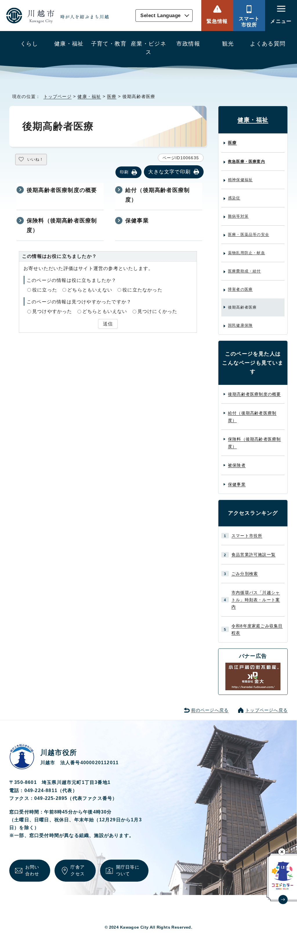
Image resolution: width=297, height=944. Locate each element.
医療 (111, 96)
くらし (29, 44)
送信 (108, 323)
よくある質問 (268, 44)
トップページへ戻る (266, 710)
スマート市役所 (249, 22)
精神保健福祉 (240, 179)
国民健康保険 (240, 325)
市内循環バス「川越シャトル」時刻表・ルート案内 (255, 599)
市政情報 (188, 44)
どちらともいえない (89, 289)
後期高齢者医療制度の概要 (62, 190)
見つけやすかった (52, 311)
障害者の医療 (240, 289)
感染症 (234, 198)
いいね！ (35, 159)
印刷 (124, 172)
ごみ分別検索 (244, 573)
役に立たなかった (142, 289)
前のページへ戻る (210, 710)
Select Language (160, 15)
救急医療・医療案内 (246, 161)
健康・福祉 (69, 44)
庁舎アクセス (77, 870)
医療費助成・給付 (244, 271)
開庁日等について (128, 870)
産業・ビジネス (148, 48)
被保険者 (237, 465)
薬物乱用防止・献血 (246, 253)
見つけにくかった (157, 311)
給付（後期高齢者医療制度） (157, 195)
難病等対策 (238, 216)
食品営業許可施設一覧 (253, 554)
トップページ (58, 96)
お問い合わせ (32, 870)
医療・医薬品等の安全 (248, 234)
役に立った (44, 289)
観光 (228, 44)
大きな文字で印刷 (169, 172)
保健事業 (137, 221)
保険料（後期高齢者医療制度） (62, 225)
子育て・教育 (109, 44)
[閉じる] (282, 852)
